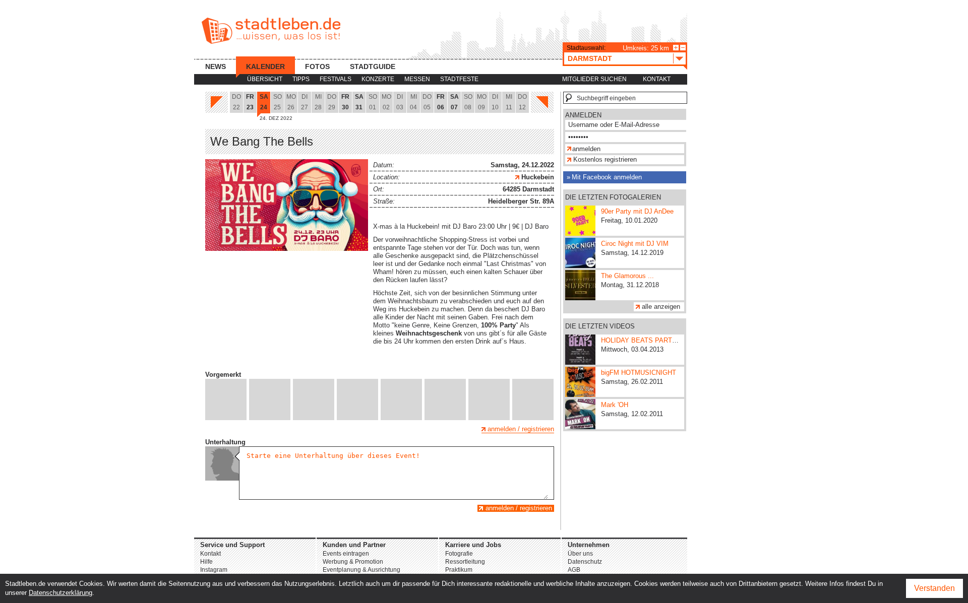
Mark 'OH (614, 405)
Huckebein (536, 177)
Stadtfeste (459, 79)
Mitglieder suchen (594, 79)
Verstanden (934, 588)
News (215, 66)
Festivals (335, 79)
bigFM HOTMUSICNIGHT (638, 372)
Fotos (317, 66)
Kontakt (657, 79)
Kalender (265, 66)
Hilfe (206, 561)
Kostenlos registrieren (605, 159)
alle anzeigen (661, 306)
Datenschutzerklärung (60, 592)
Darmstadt (590, 58)
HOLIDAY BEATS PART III (640, 340)
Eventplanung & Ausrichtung (361, 569)
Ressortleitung (465, 561)
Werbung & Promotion (353, 561)
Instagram (213, 569)
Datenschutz (585, 561)
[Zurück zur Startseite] (271, 31)
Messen (417, 79)
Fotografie (459, 553)
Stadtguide (372, 66)
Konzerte (377, 79)
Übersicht (264, 79)
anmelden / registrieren (521, 429)
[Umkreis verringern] (683, 47)
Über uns (580, 553)
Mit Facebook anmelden (607, 177)
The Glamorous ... (627, 276)
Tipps (301, 79)
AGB (574, 569)
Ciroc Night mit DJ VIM (635, 243)
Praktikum (458, 569)
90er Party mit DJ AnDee (637, 211)
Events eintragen (346, 553)
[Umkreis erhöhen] (676, 47)
